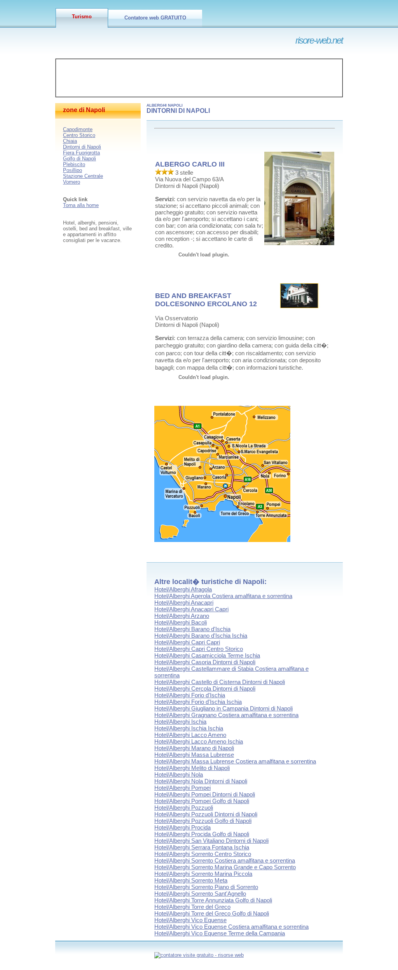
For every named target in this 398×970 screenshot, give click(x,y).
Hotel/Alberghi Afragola (183, 589)
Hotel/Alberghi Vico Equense (190, 920)
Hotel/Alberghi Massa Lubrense (194, 754)
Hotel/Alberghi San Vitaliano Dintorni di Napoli (211, 840)
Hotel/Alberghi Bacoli (180, 622)
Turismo (82, 16)
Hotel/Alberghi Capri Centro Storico (198, 648)
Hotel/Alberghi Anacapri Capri (191, 609)
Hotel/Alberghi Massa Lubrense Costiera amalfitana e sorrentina (235, 761)
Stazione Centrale (83, 176)
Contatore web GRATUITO (155, 18)
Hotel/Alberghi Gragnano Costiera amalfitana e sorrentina (226, 715)
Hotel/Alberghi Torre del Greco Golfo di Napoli (211, 913)
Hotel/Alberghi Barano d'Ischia (192, 629)
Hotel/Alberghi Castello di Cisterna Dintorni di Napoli (219, 682)
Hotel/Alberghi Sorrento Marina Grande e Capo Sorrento (225, 867)
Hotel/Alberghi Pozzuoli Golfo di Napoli (202, 820)
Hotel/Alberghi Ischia (180, 721)
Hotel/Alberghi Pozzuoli (183, 807)
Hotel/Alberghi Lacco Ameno (190, 734)
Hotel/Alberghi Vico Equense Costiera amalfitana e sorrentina (231, 926)
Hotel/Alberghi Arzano (181, 615)
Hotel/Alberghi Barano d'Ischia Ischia (200, 635)
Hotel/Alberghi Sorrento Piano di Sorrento (206, 887)
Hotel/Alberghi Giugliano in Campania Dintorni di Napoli (223, 708)
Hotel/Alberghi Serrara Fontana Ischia (201, 847)
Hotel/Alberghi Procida (182, 827)
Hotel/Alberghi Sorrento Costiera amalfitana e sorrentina (224, 860)
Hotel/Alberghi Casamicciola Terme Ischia (207, 655)
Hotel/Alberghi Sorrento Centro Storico (202, 854)
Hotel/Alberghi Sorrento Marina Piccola (203, 873)
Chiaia (70, 141)
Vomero (71, 182)
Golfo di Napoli (79, 158)
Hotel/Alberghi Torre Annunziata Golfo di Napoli (213, 900)
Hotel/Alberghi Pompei (182, 787)
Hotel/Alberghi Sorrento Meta (190, 880)
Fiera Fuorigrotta (81, 153)
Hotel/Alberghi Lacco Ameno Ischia (198, 741)
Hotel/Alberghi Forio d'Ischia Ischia (198, 701)
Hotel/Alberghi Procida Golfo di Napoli (201, 834)
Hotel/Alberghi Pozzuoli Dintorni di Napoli (205, 814)
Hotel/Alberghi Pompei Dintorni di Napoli (204, 794)
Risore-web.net (319, 40)
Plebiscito (74, 164)
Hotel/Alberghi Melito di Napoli (192, 768)
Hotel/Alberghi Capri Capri (187, 642)
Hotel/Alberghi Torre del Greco (192, 906)
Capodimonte (78, 129)
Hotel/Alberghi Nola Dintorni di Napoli (200, 781)
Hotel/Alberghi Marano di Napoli (194, 748)
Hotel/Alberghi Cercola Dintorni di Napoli (204, 688)
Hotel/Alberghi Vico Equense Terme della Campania (219, 933)
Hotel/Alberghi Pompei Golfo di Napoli (201, 801)
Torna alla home (81, 205)
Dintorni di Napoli (82, 147)
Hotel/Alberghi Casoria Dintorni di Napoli (204, 662)
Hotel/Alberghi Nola (178, 774)
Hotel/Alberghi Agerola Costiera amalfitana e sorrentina (223, 596)
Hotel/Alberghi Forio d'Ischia (189, 695)
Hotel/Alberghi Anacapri (183, 602)
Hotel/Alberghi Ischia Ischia (188, 728)
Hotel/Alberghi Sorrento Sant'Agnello (200, 893)
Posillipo (72, 170)
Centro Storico (79, 135)
